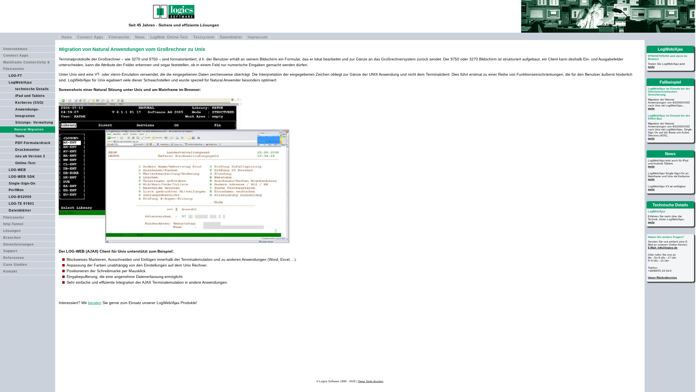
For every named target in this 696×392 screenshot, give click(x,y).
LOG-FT (15, 76)
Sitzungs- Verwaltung (34, 122)
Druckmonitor (27, 150)
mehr (651, 66)
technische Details (32, 89)
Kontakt (10, 271)
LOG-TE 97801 (21, 204)
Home (66, 37)
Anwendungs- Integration (27, 113)
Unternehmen (15, 49)
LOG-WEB (17, 170)
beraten (94, 303)
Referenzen (13, 258)
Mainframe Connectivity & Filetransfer (26, 65)
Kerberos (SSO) (29, 103)
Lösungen (12, 231)
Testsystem (203, 37)
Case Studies (15, 265)
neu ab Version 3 (30, 156)
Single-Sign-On (22, 183)
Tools (20, 136)
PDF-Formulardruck (33, 143)
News (140, 37)
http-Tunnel (13, 224)
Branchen (12, 238)
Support (10, 251)
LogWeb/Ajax (20, 82)
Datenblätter (231, 37)
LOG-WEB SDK (22, 177)
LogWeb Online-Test (169, 37)
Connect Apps (90, 37)
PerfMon (16, 190)
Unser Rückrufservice (662, 277)
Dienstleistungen (18, 244)
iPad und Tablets (30, 96)
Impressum (258, 37)
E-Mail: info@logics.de (663, 247)
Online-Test (25, 163)
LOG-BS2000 (20, 197)
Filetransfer (119, 37)
